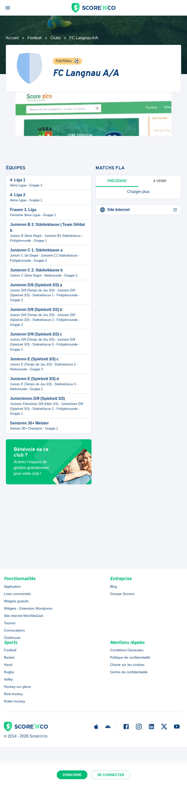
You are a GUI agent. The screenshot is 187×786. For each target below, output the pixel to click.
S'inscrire (72, 775)
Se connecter (110, 775)
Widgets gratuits (16, 601)
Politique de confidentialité (130, 657)
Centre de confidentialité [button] (129, 672)
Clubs (55, 38)
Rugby (9, 672)
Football (35, 38)
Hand (8, 665)
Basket (9, 657)
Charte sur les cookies (127, 665)
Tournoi (9, 623)
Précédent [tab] (117, 181)
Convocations (14, 630)
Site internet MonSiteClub (23, 616)
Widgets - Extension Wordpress (28, 608)
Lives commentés (17, 594)
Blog (113, 586)
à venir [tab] (159, 181)
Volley (8, 679)
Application (12, 586)
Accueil (12, 38)
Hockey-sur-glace (17, 687)
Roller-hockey (14, 701)
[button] (138, 192)
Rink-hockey (13, 694)
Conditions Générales (126, 650)
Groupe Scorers (122, 594)
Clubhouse (12, 638)
